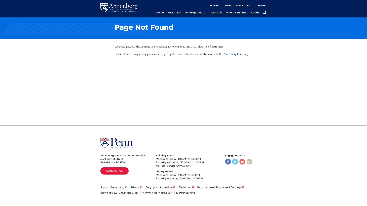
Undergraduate (195, 12)
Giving (262, 5)
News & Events (236, 12)
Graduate (174, 12)
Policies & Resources (238, 5)
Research (216, 12)
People (159, 12)
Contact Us (114, 171)
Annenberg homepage (236, 54)
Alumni (214, 5)
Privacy (134, 187)
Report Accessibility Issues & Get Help (219, 187)
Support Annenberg (112, 187)
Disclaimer (184, 187)
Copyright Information (159, 187)
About (255, 12)
